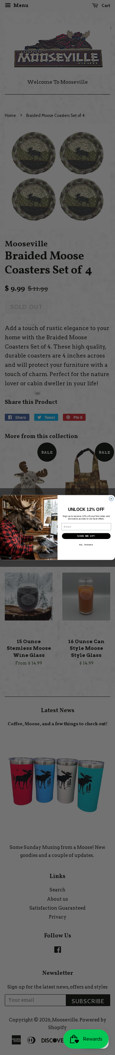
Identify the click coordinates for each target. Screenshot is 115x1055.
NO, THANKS (86, 545)
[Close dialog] (111, 499)
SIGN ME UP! (86, 536)
